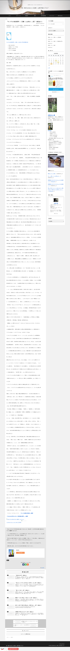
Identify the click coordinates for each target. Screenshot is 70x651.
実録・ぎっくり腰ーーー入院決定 (54, 37)
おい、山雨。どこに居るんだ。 (54, 176)
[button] (63, 24)
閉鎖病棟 (17, 550)
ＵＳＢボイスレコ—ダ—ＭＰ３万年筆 (14, 522)
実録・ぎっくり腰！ (52, 45)
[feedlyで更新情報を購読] (26, 564)
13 (55, 60)
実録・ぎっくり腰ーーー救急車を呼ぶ (55, 41)
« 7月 (49, 67)
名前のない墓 (51, 115)
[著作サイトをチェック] (23, 564)
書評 (8, 560)
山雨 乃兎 (56, 203)
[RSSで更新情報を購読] (28, 564)
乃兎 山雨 (53, 181)
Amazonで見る (20, 552)
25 (51, 63)
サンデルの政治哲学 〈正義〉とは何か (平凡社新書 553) (17, 42)
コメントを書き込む (25, 634)
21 (58, 62)
